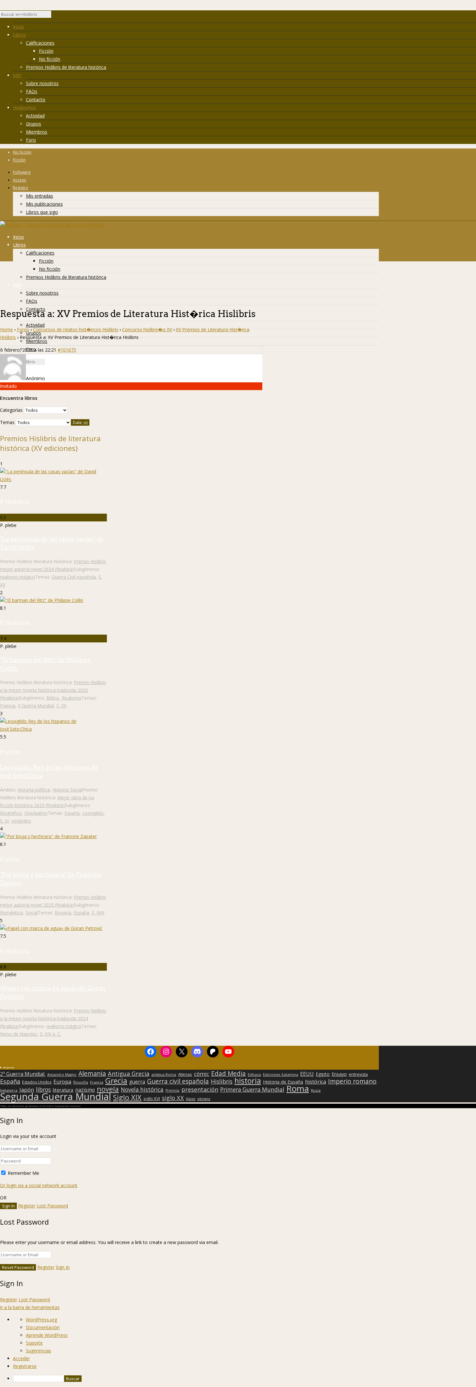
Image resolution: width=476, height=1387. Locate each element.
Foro (31, 140)
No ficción (49, 59)
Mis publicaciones (44, 204)
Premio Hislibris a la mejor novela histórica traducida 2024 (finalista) (53, 1018)
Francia (7, 706)
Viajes (190, 1099)
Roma (297, 1088)
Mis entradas (39, 196)
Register (26, 1206)
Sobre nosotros (42, 83)
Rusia (316, 1090)
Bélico (52, 698)
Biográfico (11, 813)
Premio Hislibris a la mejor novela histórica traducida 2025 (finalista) (53, 690)
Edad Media (228, 1073)
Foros (23, 329)
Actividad (35, 116)
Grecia (116, 1080)
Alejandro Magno (61, 1074)
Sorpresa (8, 1067)
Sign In (63, 1267)
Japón (26, 1089)
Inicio (18, 27)
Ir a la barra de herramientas (30, 1307)
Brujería (63, 913)
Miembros (36, 132)
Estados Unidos (36, 1082)
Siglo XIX (127, 1097)
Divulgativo (36, 813)
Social (32, 913)
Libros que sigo (42, 212)
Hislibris (221, 1081)
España (72, 813)
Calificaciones (40, 43)
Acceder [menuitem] (21, 1358)
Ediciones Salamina (280, 1074)
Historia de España (283, 1082)
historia (247, 1080)
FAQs (31, 91)
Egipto (323, 1074)
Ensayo (339, 1074)
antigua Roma (163, 1074)
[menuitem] (244, 1378)
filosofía (80, 1082)
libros (43, 1089)
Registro (20, 188)
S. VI (4, 821)
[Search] (49, 363)
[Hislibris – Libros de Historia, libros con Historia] (52, 225)
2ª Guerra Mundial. (22, 1073)
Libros (19, 35)
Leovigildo (93, 813)
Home (6, 329)
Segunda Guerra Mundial (55, 1096)
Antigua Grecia (128, 1073)
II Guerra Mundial (36, 706)
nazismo (85, 1090)
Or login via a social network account (38, 1185)
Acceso (19, 180)
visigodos (21, 821)
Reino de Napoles (18, 1034)
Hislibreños (24, 107)
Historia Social (67, 790)
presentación (199, 1089)
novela (108, 1089)
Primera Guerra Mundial (252, 1089)
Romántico (11, 913)
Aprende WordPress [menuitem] (47, 1335)
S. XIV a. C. (50, 1034)
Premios (172, 1090)
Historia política (33, 790)
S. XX (61, 706)
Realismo (71, 698)
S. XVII (98, 913)
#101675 (67, 350)
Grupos (33, 124)
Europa (62, 1081)
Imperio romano (352, 1081)
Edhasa (254, 1074)
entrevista (358, 1074)
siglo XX (173, 1097)
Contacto (35, 99)
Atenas (185, 1074)
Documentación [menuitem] (43, 1327)
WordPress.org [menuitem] (41, 1319)
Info (17, 75)
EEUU (307, 1073)
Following (21, 172)
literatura (63, 1089)
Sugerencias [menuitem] (38, 1351)
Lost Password (52, 1206)
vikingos (203, 1099)
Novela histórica (142, 1089)
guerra (137, 1082)
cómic (201, 1073)
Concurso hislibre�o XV (147, 329)
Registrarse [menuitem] (25, 1366)
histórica (315, 1081)
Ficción (46, 51)
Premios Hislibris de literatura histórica (66, 67)
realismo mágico (17, 577)
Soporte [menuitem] (34, 1343)
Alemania (92, 1073)
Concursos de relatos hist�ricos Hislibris (75, 329)
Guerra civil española (178, 1081)
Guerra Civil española (74, 577)
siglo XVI (151, 1098)
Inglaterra (8, 1090)
